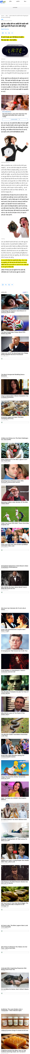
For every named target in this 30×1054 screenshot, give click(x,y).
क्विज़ (25, 1)
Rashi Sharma (5, 29)
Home (2, 15)
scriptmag (3, 238)
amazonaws (3, 58)
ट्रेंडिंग (10, 1)
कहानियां (18, 1)
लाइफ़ (7, 15)
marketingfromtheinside (5, 162)
